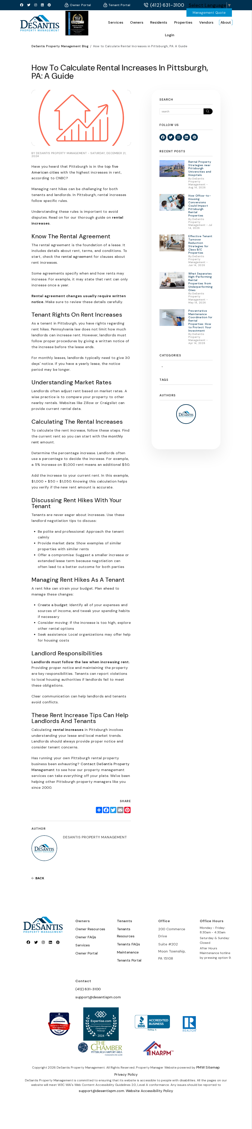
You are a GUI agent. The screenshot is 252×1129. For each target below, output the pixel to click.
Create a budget (53, 605)
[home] (39, 23)
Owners (136, 22)
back (39, 878)
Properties (183, 22)
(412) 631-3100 (167, 5)
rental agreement (77, 256)
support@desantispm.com (98, 997)
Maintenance (128, 952)
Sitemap (213, 1067)
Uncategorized (175, 367)
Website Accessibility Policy (149, 1090)
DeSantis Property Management (59, 1027)
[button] (21, 5)
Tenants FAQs (128, 944)
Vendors (206, 22)
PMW (200, 1067)
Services (115, 22)
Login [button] (169, 35)
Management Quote (209, 12)
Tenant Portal (119, 5)
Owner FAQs (85, 937)
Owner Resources (90, 929)
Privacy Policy (126, 1074)
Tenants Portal (129, 960)
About (225, 22)
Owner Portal (80, 5)
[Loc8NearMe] (59, 1016)
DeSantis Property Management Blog (60, 46)
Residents (158, 22)
